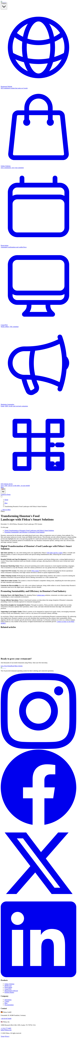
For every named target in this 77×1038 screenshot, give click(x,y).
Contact (7, 1001)
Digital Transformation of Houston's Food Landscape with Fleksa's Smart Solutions (29, 530)
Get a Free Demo (6, 666)
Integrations (8, 1000)
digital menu (41, 595)
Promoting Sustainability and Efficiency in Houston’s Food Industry (25, 532)
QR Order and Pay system (54, 553)
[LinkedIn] (38, 976)
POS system (35, 571)
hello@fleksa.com (6, 1030)
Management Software (11, 990)
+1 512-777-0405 (6, 1028)
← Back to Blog (6, 509)
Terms (2, 1036)
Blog (2, 487)
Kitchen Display (9, 992)
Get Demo (7, 494)
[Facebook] (38, 824)
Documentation (9, 1005)
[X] (38, 900)
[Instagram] (38, 748)
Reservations (8, 987)
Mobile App (8, 985)
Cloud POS (8, 989)
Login (2, 494)
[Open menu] (1, 496)
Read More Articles (17, 666)
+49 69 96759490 (6, 1018)
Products (4, 3)
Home (6, 499)
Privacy (7, 1036)
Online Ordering (9, 984)
